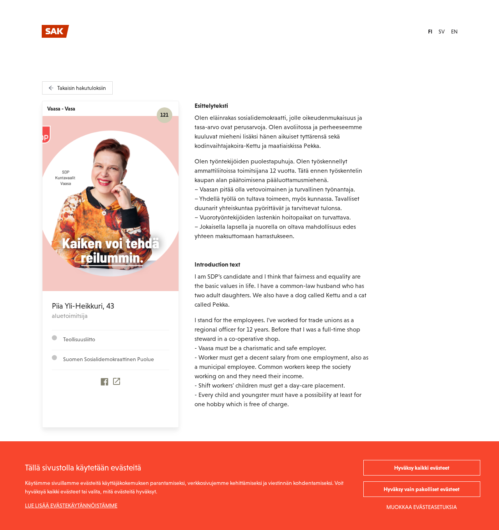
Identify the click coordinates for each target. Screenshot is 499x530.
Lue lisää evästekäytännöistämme (71, 505)
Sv (442, 31)
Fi (430, 31)
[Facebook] (104, 384)
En (454, 31)
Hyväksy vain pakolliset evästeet (422, 489)
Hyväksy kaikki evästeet (421, 468)
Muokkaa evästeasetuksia (421, 507)
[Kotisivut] (117, 384)
